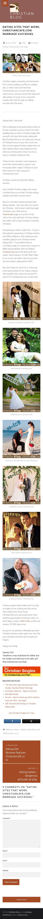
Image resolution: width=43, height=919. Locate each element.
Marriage (24, 47)
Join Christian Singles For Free (21, 713)
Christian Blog (22, 15)
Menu (5, 3)
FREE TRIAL (25, 621)
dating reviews (13, 729)
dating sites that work (31, 729)
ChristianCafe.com (10, 252)
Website (5, 870)
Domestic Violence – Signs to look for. (21, 691)
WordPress (7, 915)
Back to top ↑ (23, 915)
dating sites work (11, 733)
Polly (24, 43)
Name (5, 851)
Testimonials (8, 214)
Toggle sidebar (21, 899)
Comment (7, 818)
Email (5, 860)
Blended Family (11, 694)
